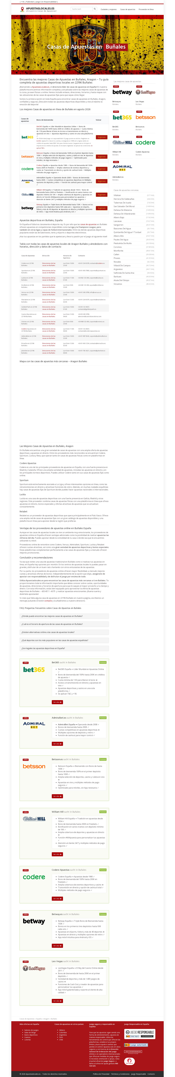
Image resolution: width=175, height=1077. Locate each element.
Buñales (72, 662)
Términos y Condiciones (120, 1074)
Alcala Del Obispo (134, 280)
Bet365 (39, 126)
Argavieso (134, 269)
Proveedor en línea (146, 9)
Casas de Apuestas (27, 1019)
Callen (134, 254)
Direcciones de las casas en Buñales (48, 264)
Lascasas (134, 221)
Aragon (46, 1019)
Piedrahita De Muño (134, 243)
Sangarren (134, 225)
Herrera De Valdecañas (134, 199)
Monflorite (134, 250)
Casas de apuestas (127, 9)
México (62, 1030)
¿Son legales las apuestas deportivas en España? (43, 648)
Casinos (27, 1037)
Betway (39, 204)
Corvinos (134, 247)
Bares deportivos (31, 1035)
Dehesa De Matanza (134, 210)
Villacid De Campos (134, 265)
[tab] (64, 616)
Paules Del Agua (134, 239)
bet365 (39, 141)
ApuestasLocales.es (40, 87)
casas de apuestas (88, 224)
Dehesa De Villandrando (134, 213)
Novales (134, 261)
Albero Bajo (134, 217)
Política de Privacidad (101, 1074)
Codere (39, 165)
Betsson (40, 153)
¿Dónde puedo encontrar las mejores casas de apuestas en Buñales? (52, 616)
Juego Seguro (109, 1061)
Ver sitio (56, 702)
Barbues (134, 276)
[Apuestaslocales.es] (38, 9)
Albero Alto (134, 236)
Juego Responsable (138, 1074)
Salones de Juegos (31, 1030)
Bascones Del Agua (134, 228)
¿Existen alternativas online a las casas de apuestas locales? (48, 632)
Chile (61, 1039)
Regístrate (102, 137)
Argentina (63, 1035)
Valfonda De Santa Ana (134, 273)
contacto (48, 600)
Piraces (134, 258)
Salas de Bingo (30, 1032)
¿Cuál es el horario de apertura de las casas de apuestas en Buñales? (52, 624)
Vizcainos (134, 284)
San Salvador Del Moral (134, 206)
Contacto (151, 1074)
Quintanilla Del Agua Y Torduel (134, 232)
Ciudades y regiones (109, 9)
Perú (61, 1037)
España (39, 1019)
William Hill (41, 190)
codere (100, 263)
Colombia (63, 1032)
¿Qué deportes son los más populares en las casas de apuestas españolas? (55, 640)
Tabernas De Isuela (134, 202)
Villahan (134, 195)
